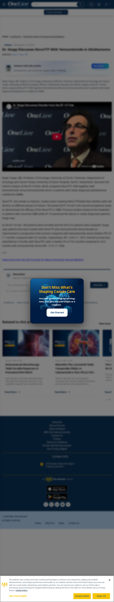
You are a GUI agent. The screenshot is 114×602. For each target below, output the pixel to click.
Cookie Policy (21, 590)
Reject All (101, 596)
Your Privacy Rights (18, 596)
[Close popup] (80, 282)
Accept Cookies (82, 596)
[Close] (109, 580)
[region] (57, 589)
